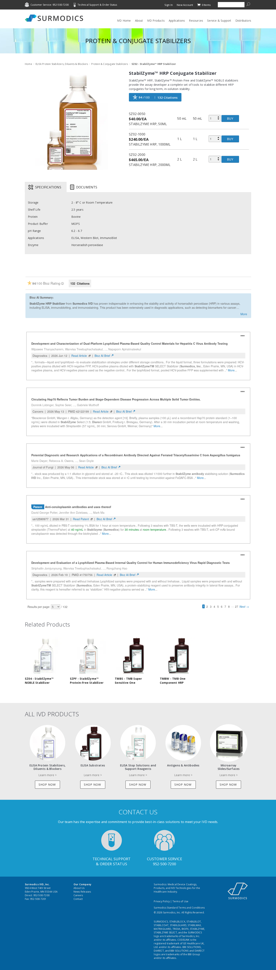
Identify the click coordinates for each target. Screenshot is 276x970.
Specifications (48, 187)
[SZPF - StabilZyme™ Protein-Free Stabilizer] (89, 655)
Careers (78, 895)
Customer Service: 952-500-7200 (50, 4)
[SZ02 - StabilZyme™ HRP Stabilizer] (73, 121)
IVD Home (124, 20)
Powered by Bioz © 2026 (39, 270)
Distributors (243, 20)
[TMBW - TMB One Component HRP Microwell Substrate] (179, 655)
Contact (78, 899)
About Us (79, 888)
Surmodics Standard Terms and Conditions (179, 907)
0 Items (206, 5)
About (139, 20)
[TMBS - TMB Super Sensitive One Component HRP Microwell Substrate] (134, 655)
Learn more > (47, 775)
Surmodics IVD (55, 18)
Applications (177, 20)
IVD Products (156, 20)
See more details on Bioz (236, 270)
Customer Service (164, 858)
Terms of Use (180, 901)
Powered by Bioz (35, 265)
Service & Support (219, 20)
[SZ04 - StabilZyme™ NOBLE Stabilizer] (44, 655)
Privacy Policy (162, 901)
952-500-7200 (164, 863)
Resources (196, 20)
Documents (86, 187)
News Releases (82, 891)
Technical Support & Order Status (97, 4)
